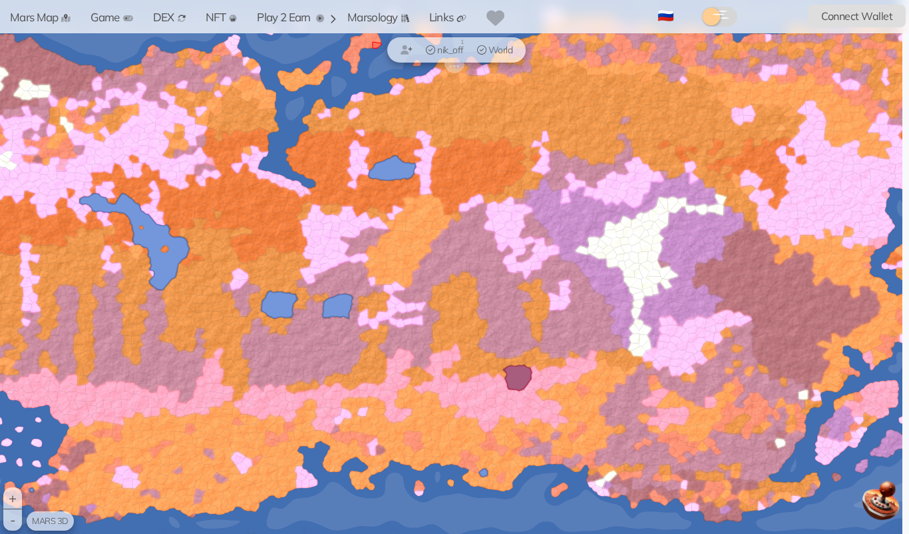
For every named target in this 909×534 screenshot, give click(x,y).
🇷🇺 (665, 15)
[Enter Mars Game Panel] (882, 505)
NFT (216, 17)
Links (441, 17)
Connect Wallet (856, 16)
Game (105, 17)
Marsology (372, 17)
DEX (163, 17)
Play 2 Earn (285, 17)
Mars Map (34, 17)
